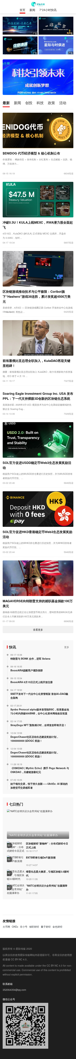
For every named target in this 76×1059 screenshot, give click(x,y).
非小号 (23, 926)
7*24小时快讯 (48, 10)
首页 (22, 10)
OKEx (15, 926)
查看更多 (38, 629)
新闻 (32, 10)
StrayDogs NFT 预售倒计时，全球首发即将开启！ (38, 725)
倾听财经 (34, 926)
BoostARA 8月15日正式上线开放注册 (31, 682)
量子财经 (46, 926)
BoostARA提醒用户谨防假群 (26, 670)
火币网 (6, 926)
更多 (66, 647)
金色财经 (57, 926)
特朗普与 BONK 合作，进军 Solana (30, 658)
